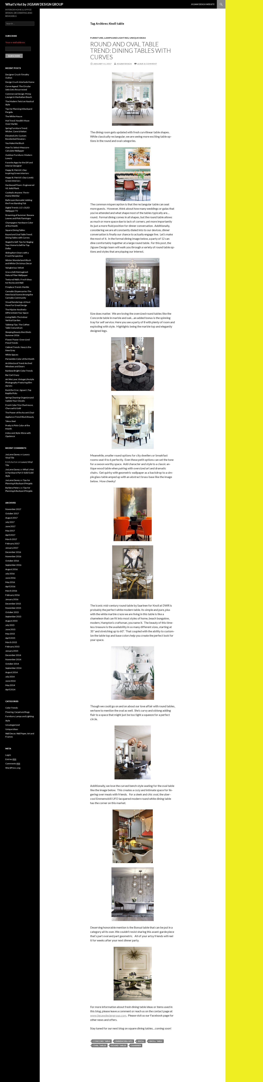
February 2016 (12, 595)
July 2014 (9, 676)
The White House (13, 116)
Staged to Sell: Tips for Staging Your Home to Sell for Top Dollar (19, 245)
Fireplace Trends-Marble (17, 287)
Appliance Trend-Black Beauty (19, 417)
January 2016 (11, 599)
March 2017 (11, 539)
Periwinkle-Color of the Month (19, 359)
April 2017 (10, 535)
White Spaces (11, 354)
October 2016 (12, 560)
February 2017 (12, 543)
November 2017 (13, 509)
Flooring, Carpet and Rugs (17, 712)
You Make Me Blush (14, 143)
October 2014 (12, 663)
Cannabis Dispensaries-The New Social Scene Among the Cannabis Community (19, 294)
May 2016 (10, 582)
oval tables (99, 1045)
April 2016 (10, 586)
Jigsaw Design (124, 63)
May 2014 (10, 685)
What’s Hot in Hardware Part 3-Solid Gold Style (19, 472)
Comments (12, 763)
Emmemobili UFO (124, 1041)
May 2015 (10, 633)
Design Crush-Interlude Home (19, 82)
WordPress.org (12, 767)
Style (7, 720)
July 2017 (9, 522)
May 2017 (10, 530)
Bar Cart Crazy (12, 375)
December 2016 (13, 552)
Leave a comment (147, 63)
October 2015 (12, 612)
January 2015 (11, 650)
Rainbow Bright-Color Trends (19, 370)
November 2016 (13, 556)
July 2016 (9, 573)
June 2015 (10, 629)
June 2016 (10, 578)
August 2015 (11, 620)
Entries (10, 759)
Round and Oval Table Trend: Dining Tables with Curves (130, 50)
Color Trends (11, 707)
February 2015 (12, 646)
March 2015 (11, 642)
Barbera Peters (12, 487)
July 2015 (9, 625)
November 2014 (13, 659)
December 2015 (13, 603)
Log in (8, 755)
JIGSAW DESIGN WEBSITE (203, 4)
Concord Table (101, 1041)
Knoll (141, 1041)
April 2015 (10, 638)
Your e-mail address (15, 42)
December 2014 (13, 655)
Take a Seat (10, 421)
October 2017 (12, 513)
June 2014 (10, 681)
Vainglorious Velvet (14, 267)
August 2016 (11, 569)
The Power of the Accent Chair (19, 412)
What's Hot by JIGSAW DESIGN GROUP (34, 4)
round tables (118, 1045)
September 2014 (13, 668)
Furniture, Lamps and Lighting (109, 37)
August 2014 (11, 672)
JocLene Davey (12, 454)
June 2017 (10, 526)
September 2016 (13, 565)
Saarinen (136, 1045)
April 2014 (10, 689)
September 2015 (13, 616)
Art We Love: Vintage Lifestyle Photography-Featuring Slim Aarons (19, 382)
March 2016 (11, 590)
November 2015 (13, 608)
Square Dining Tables (15, 230)
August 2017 (11, 517)
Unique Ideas (138, 37)
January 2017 (11, 547)
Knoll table (155, 1041)
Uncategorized (12, 725)
